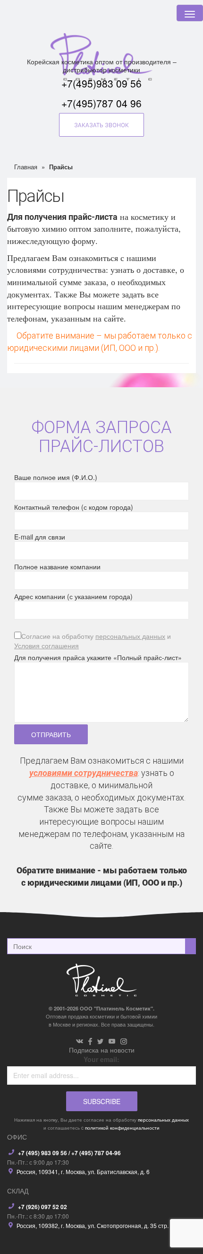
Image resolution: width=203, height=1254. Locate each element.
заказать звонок (101, 125)
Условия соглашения (46, 645)
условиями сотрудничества (83, 773)
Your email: (101, 1059)
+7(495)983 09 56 (101, 83)
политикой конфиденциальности (122, 1127)
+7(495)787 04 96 (101, 103)
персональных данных (130, 636)
